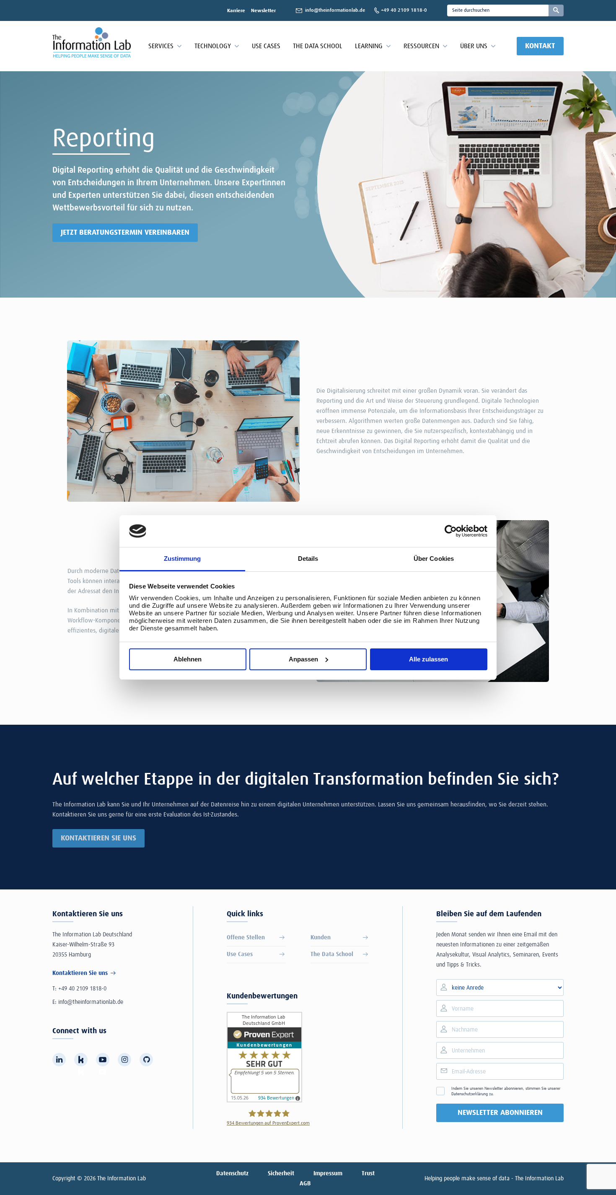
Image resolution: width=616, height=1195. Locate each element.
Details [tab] (308, 558)
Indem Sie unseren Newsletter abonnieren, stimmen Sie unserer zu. (505, 1091)
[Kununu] (81, 1059)
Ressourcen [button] (421, 46)
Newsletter (263, 10)
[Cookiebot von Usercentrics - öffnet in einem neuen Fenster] (450, 531)
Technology (212, 46)
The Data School (317, 46)
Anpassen (303, 659)
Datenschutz (232, 1174)
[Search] (556, 10)
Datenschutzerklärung (469, 1094)
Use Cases (266, 46)
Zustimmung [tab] (182, 558)
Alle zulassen (428, 659)
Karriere (236, 10)
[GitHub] (146, 1059)
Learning (369, 46)
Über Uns (473, 46)
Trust (368, 1174)
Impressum (327, 1174)
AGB (305, 1184)
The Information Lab (121, 1179)
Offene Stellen (246, 938)
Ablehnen (187, 659)
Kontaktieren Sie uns (98, 838)
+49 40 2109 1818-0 (82, 989)
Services (160, 46)
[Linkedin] (59, 1059)
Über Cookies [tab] (434, 558)
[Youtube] (102, 1059)
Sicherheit (281, 1174)
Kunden (321, 938)
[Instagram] (124, 1059)
